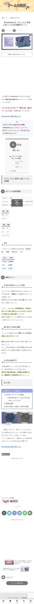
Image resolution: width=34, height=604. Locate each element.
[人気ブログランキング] (14, 501)
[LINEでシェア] (24, 513)
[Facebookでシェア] (14, 513)
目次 (19, 145)
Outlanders (6, 454)
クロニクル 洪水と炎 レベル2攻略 (17, 157)
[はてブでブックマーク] (19, 513)
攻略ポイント (19, 167)
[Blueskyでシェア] (9, 513)
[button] (30, 513)
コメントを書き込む (17, 583)
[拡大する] (30, 414)
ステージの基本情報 (19, 162)
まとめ (14, 170)
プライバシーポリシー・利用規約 (17, 598)
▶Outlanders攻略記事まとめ (11, 116)
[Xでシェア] (4, 513)
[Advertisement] (17, 75)
